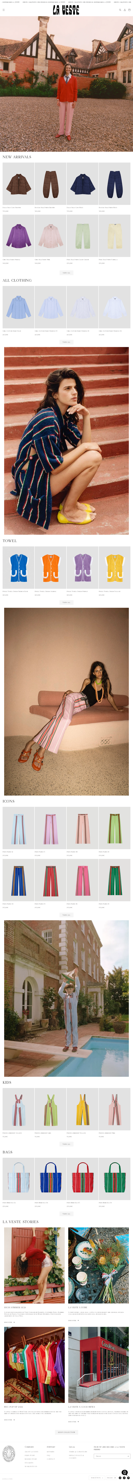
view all (66, 273)
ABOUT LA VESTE (31, 1452)
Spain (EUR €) (96, 1478)
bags (7, 1151)
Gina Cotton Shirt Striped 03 (46, 331)
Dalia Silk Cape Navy (75, 207)
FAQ (48, 1455)
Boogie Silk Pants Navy (108, 207)
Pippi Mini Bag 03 (73, 1203)
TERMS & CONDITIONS (78, 1452)
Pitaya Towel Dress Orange (45, 591)
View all (66, 342)
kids (7, 1082)
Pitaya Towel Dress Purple (77, 591)
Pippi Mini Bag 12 (9, 1203)
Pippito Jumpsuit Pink (107, 1133)
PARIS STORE (30, 1455)
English (110, 1478)
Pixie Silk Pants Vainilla (108, 259)
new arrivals (17, 156)
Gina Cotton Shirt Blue (12, 331)
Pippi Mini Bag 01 (105, 1203)
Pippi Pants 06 (72, 904)
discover (8, 1322)
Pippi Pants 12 (8, 852)
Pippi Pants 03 (40, 904)
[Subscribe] (128, 1456)
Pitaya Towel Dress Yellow (110, 591)
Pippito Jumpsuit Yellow (76, 1133)
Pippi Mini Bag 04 (41, 1203)
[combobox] (111, 1478)
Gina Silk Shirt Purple (11, 259)
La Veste (10, 1478)
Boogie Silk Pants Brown (45, 207)
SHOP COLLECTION (66, 1432)
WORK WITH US (31, 1466)
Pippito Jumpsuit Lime (43, 1133)
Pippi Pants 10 (104, 852)
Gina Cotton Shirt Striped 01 (78, 331)
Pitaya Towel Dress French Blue (15, 591)
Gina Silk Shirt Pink (42, 259)
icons (8, 800)
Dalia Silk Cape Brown (12, 207)
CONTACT (51, 1459)
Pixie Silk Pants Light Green (78, 259)
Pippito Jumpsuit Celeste (12, 1133)
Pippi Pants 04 (8, 904)
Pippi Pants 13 (40, 852)
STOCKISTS (29, 1463)
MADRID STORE (31, 1459)
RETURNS (50, 1452)
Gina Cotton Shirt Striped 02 (110, 331)
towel (10, 540)
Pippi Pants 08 (72, 852)
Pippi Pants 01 (104, 904)
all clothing (17, 280)
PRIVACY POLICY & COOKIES (76, 1457)
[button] (3, 10)
